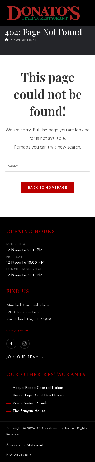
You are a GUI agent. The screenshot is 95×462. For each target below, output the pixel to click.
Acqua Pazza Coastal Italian (38, 388)
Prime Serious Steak (30, 403)
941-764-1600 (17, 330)
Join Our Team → (25, 357)
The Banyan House (29, 411)
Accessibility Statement (25, 445)
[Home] (7, 40)
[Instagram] (25, 344)
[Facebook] (11, 344)
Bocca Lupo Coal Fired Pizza (38, 396)
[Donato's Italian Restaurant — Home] (43, 13)
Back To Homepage (47, 188)
